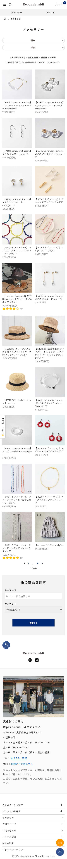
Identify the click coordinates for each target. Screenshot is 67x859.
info (60, 842)
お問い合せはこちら (22, 763)
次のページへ (54, 62)
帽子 (33, 40)
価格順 (44, 57)
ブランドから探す (11, 811)
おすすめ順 (33, 57)
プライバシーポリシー (13, 849)
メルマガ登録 (9, 836)
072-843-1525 (19, 757)
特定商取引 (8, 843)
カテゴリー (10, 603)
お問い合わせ (9, 830)
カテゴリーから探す (12, 804)
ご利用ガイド (9, 824)
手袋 (33, 47)
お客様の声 (8, 817)
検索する (33, 622)
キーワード (10, 590)
